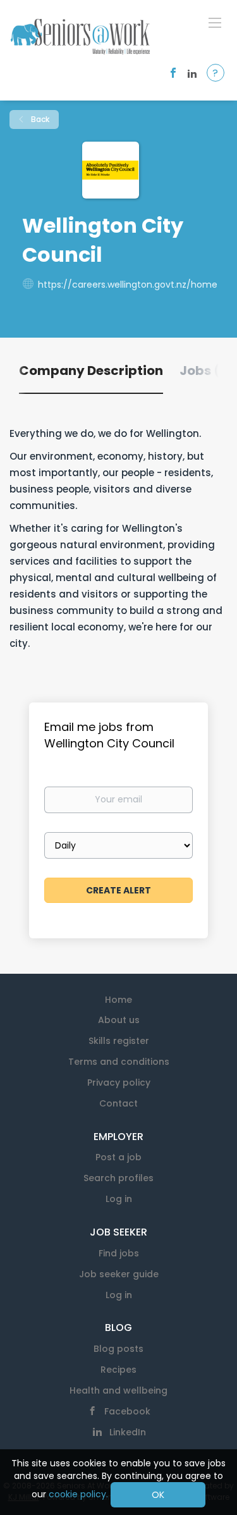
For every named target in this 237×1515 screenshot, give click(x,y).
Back (39, 119)
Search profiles (118, 1178)
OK (158, 1494)
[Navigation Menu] (215, 22)
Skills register (118, 1040)
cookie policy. (78, 1494)
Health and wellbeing (118, 1390)
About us (119, 1020)
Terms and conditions (118, 1061)
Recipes (118, 1369)
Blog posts (118, 1348)
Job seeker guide (119, 1274)
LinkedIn (127, 1432)
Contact (118, 1103)
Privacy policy (118, 1082)
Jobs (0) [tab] (206, 370)
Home (118, 999)
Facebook (127, 1411)
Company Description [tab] (91, 370)
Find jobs (119, 1253)
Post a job (118, 1157)
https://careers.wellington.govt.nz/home (127, 284)
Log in (119, 1199)
